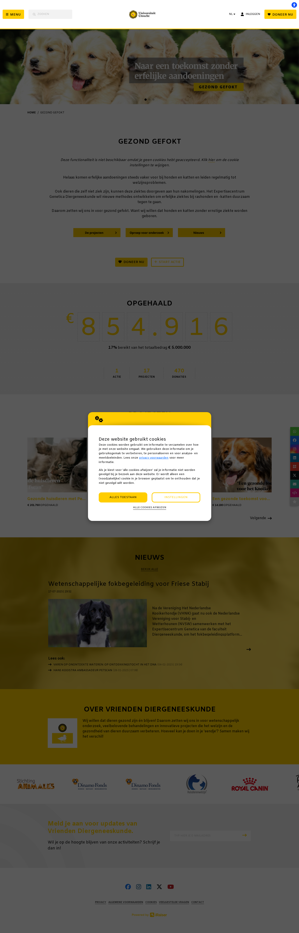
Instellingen (176, 497)
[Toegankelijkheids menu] (294, 4)
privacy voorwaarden (154, 458)
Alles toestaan (123, 497)
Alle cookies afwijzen (149, 507)
